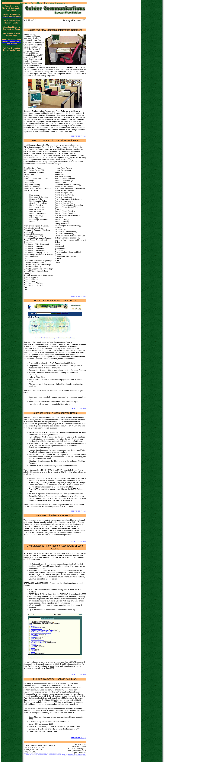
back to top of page (78, 136)
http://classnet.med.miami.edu (74, 755)
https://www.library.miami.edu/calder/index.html (42, 754)
